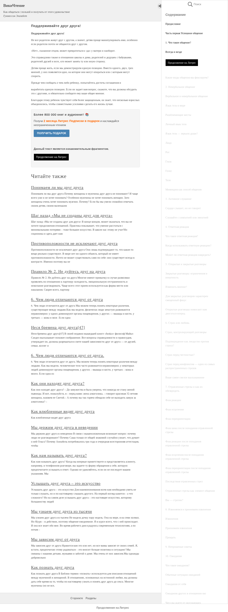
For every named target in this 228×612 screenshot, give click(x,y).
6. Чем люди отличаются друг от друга (67, 299)
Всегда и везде (173, 51)
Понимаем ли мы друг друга (57, 187)
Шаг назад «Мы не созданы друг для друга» (71, 215)
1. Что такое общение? (178, 42)
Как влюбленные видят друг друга (63, 411)
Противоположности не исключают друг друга (74, 243)
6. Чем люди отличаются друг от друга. (67, 355)
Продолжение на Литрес (182, 62)
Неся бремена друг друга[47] (58, 327)
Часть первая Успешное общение (184, 33)
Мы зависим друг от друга (55, 539)
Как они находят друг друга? (57, 383)
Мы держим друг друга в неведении (64, 427)
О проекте (76, 598)
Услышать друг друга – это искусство (65, 483)
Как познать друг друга (52, 567)
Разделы (91, 598)
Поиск (194, 4)
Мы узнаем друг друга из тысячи (61, 511)
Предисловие (173, 23)
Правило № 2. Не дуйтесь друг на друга (68, 271)
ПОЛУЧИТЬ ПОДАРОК (51, 133)
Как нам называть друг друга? (59, 455)
